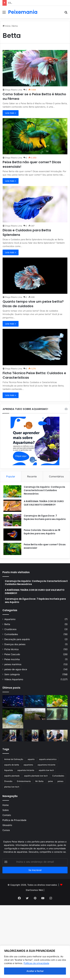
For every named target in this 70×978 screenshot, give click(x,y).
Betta (7, 624)
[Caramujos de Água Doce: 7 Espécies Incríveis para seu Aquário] (12, 520)
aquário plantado (12, 776)
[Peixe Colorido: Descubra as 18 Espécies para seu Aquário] (12, 534)
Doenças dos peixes (14, 644)
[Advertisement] (35, 55)
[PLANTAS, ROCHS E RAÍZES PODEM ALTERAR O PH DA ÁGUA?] (35, 735)
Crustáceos (10, 629)
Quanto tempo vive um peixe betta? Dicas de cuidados (33, 303)
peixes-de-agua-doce (15, 669)
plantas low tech (11, 787)
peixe (50, 781)
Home (5, 805)
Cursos (6, 830)
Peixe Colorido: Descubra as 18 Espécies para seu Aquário (42, 531)
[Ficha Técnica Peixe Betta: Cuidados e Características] (35, 347)
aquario (31, 759)
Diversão (8, 781)
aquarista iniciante (25, 770)
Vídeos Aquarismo (13, 679)
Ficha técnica (11, 649)
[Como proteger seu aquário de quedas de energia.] (12, 701)
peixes (60, 781)
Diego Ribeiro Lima (13, 89)
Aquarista (8, 770)
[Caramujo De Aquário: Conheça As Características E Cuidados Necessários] (12, 491)
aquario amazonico (47, 759)
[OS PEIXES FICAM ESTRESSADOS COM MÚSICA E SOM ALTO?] (12, 735)
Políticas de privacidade (36, 963)
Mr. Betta (39, 781)
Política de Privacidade (14, 820)
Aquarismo (9, 619)
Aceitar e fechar (35, 971)
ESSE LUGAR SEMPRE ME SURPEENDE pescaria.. (33, 2)
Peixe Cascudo (12, 654)
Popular (10, 476)
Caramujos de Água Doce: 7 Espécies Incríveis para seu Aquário (45, 517)
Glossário (7, 825)
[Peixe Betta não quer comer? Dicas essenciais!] (35, 136)
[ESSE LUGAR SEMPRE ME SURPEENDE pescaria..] (35, 714)
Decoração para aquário (17, 639)
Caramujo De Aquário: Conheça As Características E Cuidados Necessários (44, 490)
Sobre (5, 810)
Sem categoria (12, 674)
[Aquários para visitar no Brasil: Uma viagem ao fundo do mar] (35, 701)
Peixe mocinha (12, 659)
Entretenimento (24, 781)
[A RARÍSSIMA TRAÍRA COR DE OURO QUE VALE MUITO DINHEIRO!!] (12, 506)
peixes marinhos (12, 664)
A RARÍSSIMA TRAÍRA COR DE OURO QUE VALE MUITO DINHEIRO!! (44, 503)
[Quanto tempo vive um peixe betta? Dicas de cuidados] (35, 276)
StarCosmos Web (34, 890)
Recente (32, 476)
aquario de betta (11, 765)
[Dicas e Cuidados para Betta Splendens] (35, 204)
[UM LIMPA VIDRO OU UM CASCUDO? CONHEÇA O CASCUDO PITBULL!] (57, 714)
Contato (6, 815)
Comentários (56, 476)
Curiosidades (11, 634)
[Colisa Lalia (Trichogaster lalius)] (12, 718)
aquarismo (28, 765)
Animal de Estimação (13, 759)
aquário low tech (46, 770)
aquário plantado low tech (36, 776)
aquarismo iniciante (46, 765)
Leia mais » (10, 113)
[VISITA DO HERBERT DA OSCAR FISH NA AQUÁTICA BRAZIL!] (57, 735)
